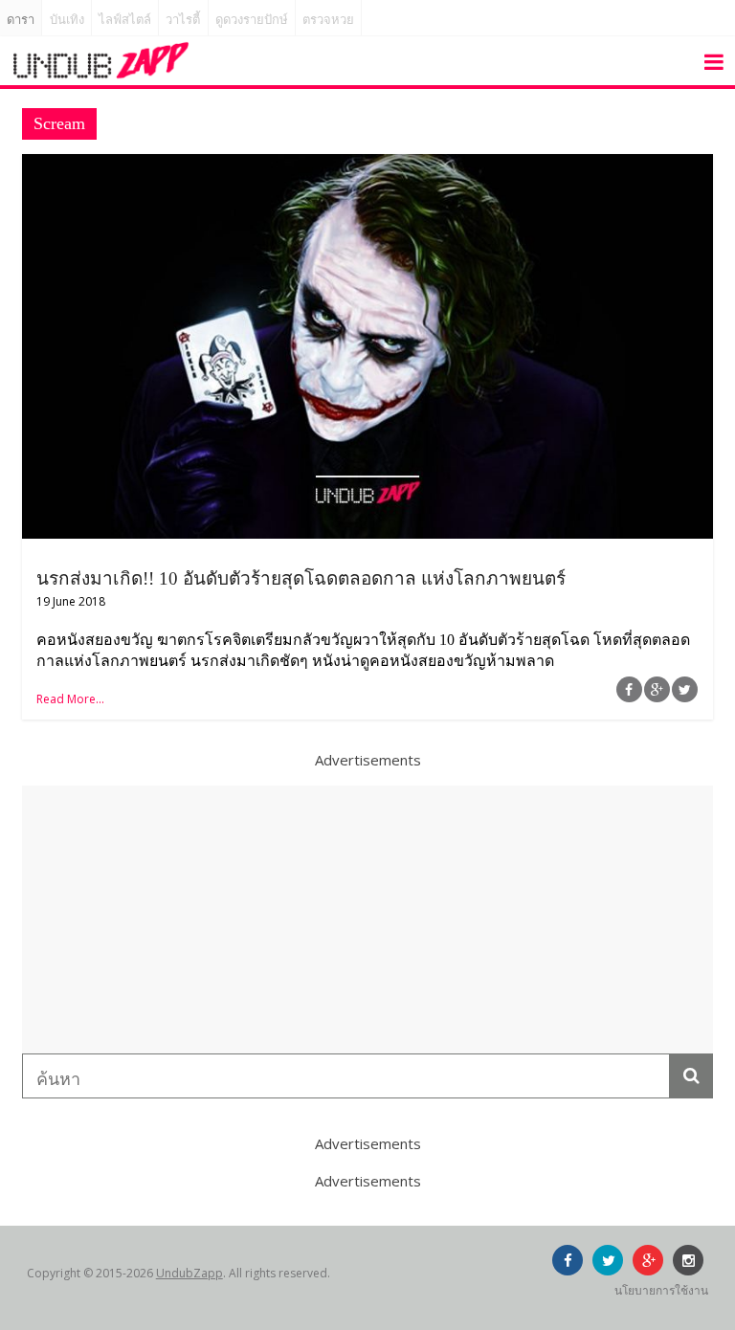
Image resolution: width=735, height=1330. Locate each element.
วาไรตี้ (183, 19)
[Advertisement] (367, 919)
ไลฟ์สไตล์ (125, 19)
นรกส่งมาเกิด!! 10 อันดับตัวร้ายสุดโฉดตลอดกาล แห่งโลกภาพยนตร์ (301, 578)
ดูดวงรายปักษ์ (251, 19)
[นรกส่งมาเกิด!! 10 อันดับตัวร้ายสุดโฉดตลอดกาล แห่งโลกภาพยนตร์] (367, 165)
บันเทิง (67, 19)
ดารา (20, 19)
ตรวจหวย (328, 19)
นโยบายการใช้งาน (661, 1290)
